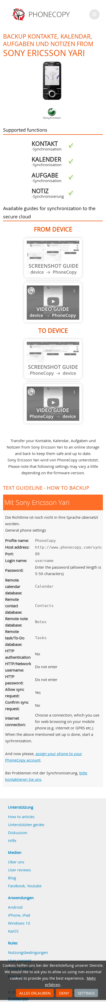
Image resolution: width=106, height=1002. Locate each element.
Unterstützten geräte (26, 824)
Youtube (34, 885)
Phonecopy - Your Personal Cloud (41, 14)
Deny (64, 993)
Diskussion (17, 832)
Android (15, 907)
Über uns (16, 861)
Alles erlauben (34, 993)
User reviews (19, 869)
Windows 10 (19, 923)
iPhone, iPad (19, 915)
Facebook (16, 885)
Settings (86, 993)
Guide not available (53, 258)
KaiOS (13, 931)
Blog (12, 877)
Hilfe (12, 840)
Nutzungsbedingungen (28, 952)
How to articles (21, 816)
